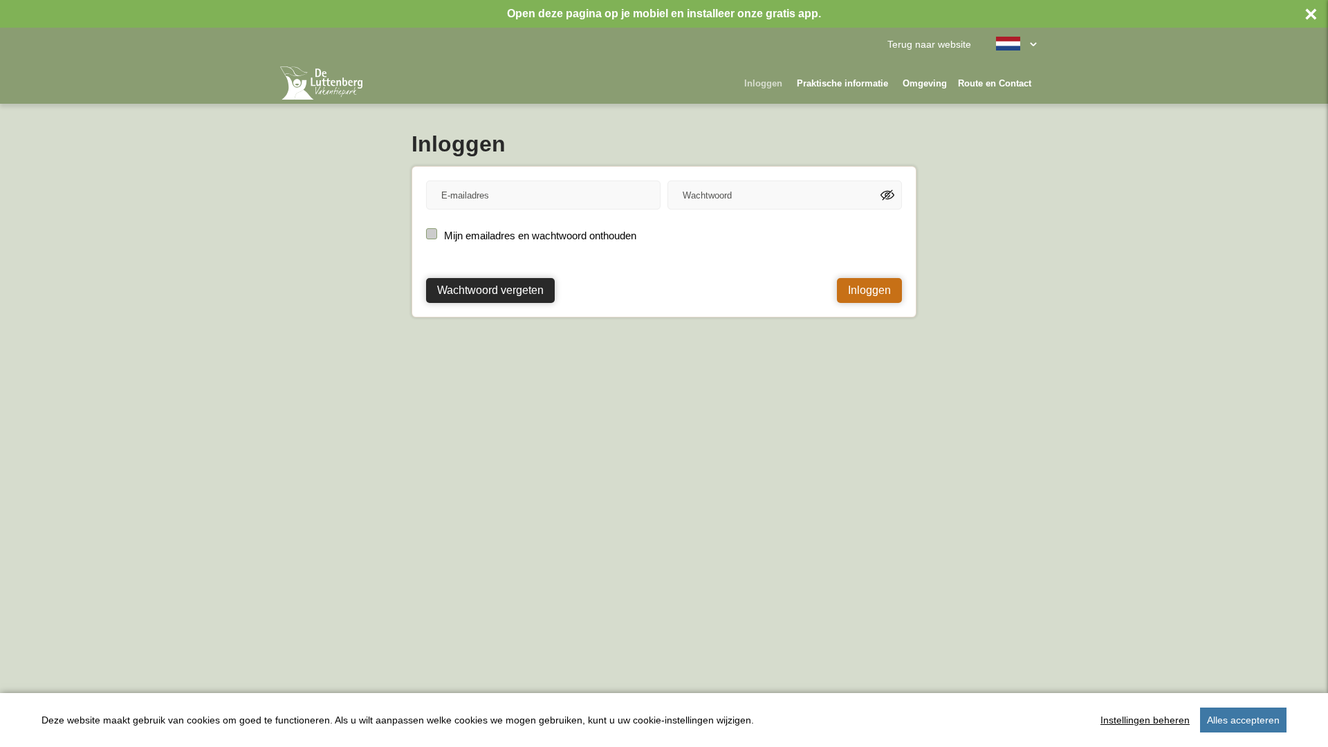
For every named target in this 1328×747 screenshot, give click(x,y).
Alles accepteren (1243, 720)
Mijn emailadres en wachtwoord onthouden (540, 235)
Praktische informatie (842, 83)
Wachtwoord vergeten (490, 290)
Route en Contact (994, 83)
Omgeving (925, 83)
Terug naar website (929, 44)
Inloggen (763, 83)
